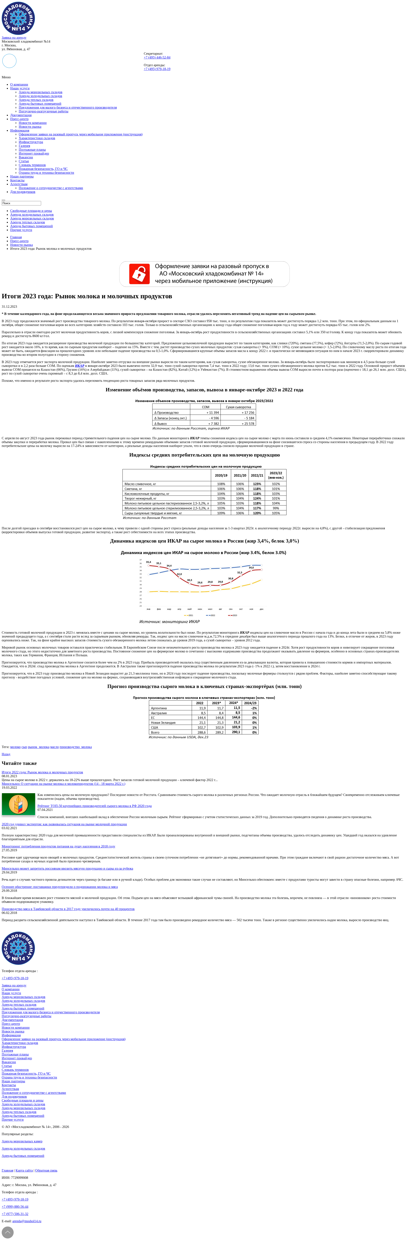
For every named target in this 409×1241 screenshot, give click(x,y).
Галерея (24, 146)
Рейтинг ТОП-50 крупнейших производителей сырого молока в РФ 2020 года (94, 806)
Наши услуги (20, 88)
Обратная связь (46, 1170)
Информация (19, 130)
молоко (15, 747)
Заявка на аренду (14, 37)
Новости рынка (30, 126)
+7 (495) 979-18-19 (157, 69)
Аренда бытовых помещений (40, 103)
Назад (6, 754)
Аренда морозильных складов (40, 92)
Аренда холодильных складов (40, 96)
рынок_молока (38, 747)
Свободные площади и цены (31, 211)
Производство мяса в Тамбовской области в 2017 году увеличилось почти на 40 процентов (68, 909)
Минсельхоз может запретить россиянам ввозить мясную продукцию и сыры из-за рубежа (67, 868)
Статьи (24, 161)
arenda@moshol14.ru (26, 1221)
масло (54, 747)
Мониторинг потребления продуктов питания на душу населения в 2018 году (58, 846)
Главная (7, 1170)
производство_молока (76, 747)
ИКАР (79, 366)
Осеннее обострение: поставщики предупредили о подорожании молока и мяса (60, 887)
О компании (19, 84)
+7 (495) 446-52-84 (157, 57)
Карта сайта (24, 1170)
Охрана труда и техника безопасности (46, 172)
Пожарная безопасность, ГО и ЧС (43, 169)
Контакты (17, 180)
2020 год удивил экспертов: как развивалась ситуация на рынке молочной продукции (64, 824)
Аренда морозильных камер (22, 1141)
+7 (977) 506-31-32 (15, 1214)
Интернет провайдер (34, 153)
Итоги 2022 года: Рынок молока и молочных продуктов (42, 772)
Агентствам (18, 184)
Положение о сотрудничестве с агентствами (51, 188)
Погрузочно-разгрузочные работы (43, 111)
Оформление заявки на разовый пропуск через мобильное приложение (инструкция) (81, 134)
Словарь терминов (32, 165)
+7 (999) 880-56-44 (15, 1206)
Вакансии (26, 157)
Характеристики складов (37, 138)
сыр (24, 747)
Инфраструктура (31, 142)
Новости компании (33, 123)
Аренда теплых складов (36, 100)
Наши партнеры (22, 176)
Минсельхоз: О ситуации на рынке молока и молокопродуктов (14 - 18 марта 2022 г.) (63, 784)
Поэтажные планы (32, 149)
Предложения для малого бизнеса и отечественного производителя (68, 107)
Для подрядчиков (22, 192)
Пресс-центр (19, 119)
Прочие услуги (21, 230)
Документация (21, 115)
